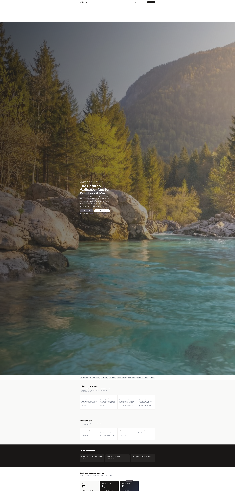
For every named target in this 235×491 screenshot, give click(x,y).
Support (139, 2)
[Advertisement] (36, 13)
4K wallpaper (112, 377)
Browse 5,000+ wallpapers (102, 210)
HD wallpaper (104, 377)
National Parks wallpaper (142, 377)
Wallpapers (121, 2)
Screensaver (128, 2)
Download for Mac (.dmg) (101, 213)
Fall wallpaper (153, 377)
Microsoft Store (92, 213)
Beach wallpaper (131, 377)
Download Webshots (86, 210)
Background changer (94, 377)
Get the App (151, 2)
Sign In (144, 2)
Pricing (134, 2)
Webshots (83, 2)
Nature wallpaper (84, 377)
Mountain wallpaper (121, 377)
